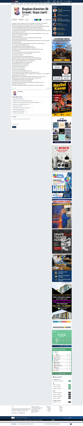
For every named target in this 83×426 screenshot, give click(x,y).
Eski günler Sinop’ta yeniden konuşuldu (27, 423)
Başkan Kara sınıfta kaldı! (17, 105)
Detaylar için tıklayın (61, 373)
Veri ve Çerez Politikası (47, 420)
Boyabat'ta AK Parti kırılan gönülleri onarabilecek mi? (22, 100)
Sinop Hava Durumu (36, 406)
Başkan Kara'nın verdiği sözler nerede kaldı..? (21, 104)
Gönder (14, 126)
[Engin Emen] (55, 24)
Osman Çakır (60, 9)
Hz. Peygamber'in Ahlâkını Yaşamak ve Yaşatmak (64, 11)
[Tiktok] (23, 413)
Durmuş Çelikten (61, 28)
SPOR (46, 3)
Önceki (14, 88)
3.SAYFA (17, 3)
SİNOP (43, 3)
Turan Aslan (25, 14)
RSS (13, 417)
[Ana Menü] (71, 4)
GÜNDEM (13, 3)
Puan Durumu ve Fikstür (37, 408)
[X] (14, 413)
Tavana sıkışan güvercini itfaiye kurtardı (53, 423)
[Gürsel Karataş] (55, 33)
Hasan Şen (60, 18)
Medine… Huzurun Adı (61, 29)
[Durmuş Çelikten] (55, 28)
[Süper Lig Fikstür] (70, 376)
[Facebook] (12, 413)
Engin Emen (60, 23)
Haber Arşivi (35, 412)
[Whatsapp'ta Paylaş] (38, 20)
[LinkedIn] (19, 413)
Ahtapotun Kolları (61, 34)
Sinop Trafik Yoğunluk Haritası (38, 407)
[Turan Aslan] (16, 11)
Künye (61, 406)
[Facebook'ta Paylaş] (35, 20)
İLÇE (25, 3)
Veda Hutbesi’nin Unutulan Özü (63, 15)
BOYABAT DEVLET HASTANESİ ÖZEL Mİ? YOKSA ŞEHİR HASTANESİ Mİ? (26, 102)
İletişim (49, 406)
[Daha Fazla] (40, 20)
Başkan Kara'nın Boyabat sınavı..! (19, 109)
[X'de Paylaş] (36, 20)
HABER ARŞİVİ (58, 3)
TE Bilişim (70, 417)
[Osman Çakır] (55, 10)
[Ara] (71, 1)
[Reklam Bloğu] (62, 49)
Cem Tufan (59, 14)
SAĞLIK (39, 3)
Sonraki (48, 88)
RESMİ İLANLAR (51, 3)
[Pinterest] (16, 413)
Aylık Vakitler (55, 343)
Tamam (53, 420)
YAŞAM (32, 3)
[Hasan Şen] (55, 19)
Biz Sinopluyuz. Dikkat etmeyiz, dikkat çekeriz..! (21, 107)
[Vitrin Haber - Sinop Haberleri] (15, 1)
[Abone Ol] (48, 19)
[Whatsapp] (24, 413)
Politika (36, 3)
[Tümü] (70, 63)
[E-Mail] (23, 17)
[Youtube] (21, 413)
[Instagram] (17, 413)
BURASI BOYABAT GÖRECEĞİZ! (19, 111)
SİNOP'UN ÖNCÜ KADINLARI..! (18, 98)
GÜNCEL (21, 3)
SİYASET (28, 3)
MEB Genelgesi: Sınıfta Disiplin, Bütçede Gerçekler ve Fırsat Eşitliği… (64, 20)
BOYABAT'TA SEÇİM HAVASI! (18, 112)
